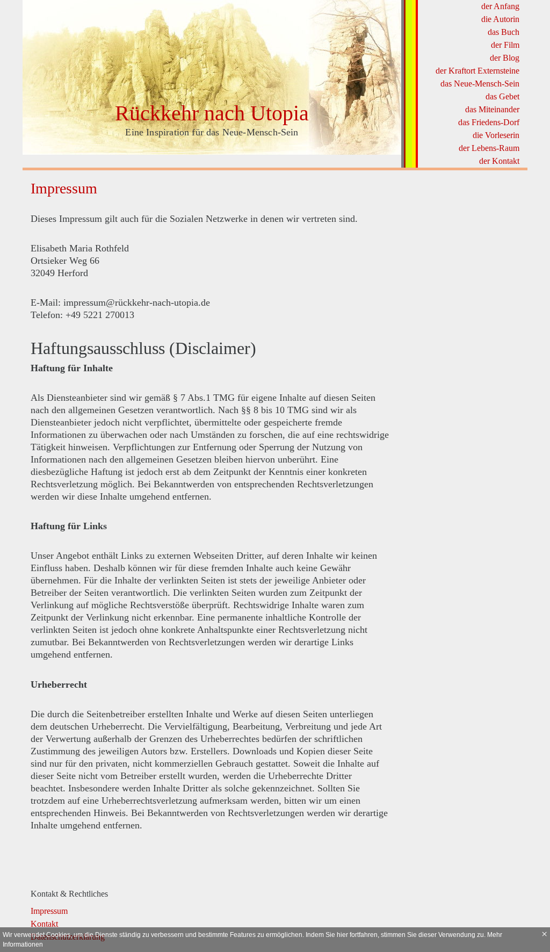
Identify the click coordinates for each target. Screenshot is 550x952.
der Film (505, 44)
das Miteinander (492, 109)
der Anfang (500, 6)
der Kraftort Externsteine (477, 70)
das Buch (503, 32)
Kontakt (44, 923)
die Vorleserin (496, 135)
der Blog (504, 57)
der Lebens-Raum (489, 148)
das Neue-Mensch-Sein (479, 83)
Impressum (49, 910)
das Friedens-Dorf (488, 122)
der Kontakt (499, 160)
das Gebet (502, 96)
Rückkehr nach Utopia (212, 113)
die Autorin (500, 19)
